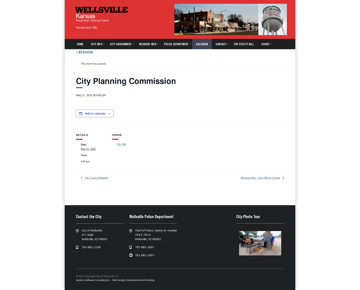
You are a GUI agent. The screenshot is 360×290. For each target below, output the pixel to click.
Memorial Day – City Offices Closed (260, 177)
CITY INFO (95, 44)
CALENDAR (198, 44)
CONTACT (216, 44)
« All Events (84, 52)
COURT (259, 44)
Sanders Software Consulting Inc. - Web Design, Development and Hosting (115, 280)
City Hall (121, 144)
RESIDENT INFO (145, 44)
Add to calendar (95, 113)
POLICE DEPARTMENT (172, 44)
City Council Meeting (96, 177)
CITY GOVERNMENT (119, 44)
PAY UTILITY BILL (238, 44)
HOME (79, 44)
